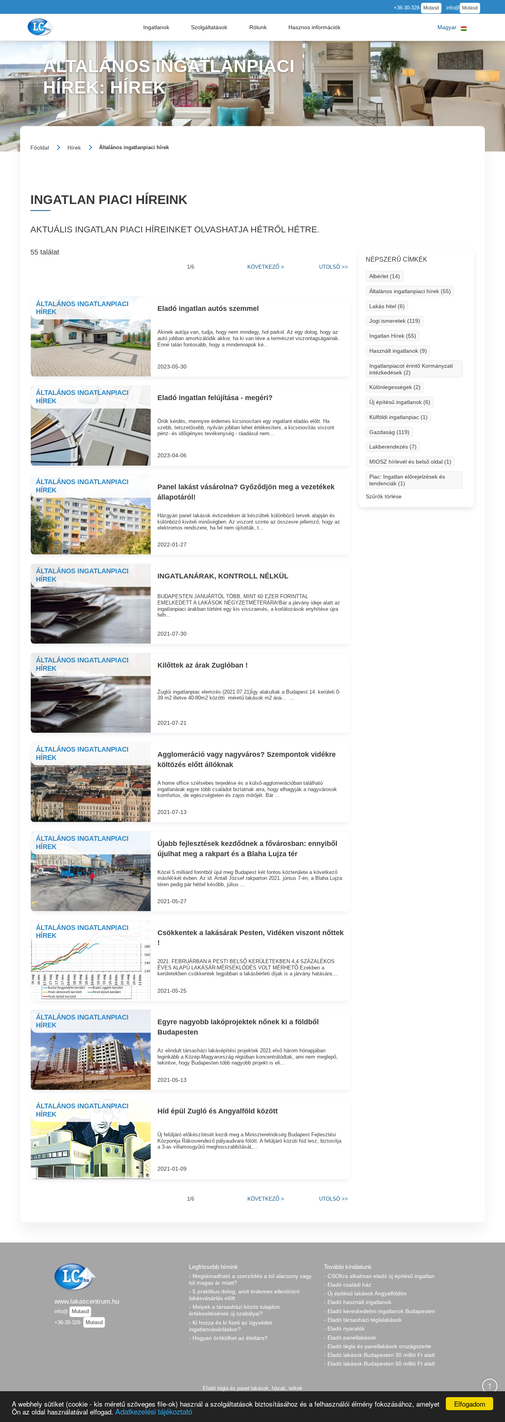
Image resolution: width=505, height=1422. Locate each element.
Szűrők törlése (384, 496)
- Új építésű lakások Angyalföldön (365, 1293)
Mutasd (431, 8)
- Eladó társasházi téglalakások (363, 1320)
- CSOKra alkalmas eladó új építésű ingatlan (379, 1276)
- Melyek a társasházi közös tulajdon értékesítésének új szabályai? (234, 1310)
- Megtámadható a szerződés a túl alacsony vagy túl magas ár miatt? (250, 1279)
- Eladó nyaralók (344, 1328)
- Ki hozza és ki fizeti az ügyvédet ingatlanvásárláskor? (230, 1325)
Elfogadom (469, 1404)
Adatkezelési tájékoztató (153, 1411)
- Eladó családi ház (347, 1285)
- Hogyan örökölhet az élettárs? (228, 1338)
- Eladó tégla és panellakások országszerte (377, 1346)
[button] (156, 27)
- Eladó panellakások (350, 1337)
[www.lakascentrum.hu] (42, 27)
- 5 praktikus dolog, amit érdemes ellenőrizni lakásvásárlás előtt (244, 1294)
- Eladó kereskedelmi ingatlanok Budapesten (379, 1311)
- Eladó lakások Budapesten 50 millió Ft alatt (379, 1363)
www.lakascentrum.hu (86, 1301)
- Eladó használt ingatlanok (357, 1302)
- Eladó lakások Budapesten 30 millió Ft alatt (379, 1355)
